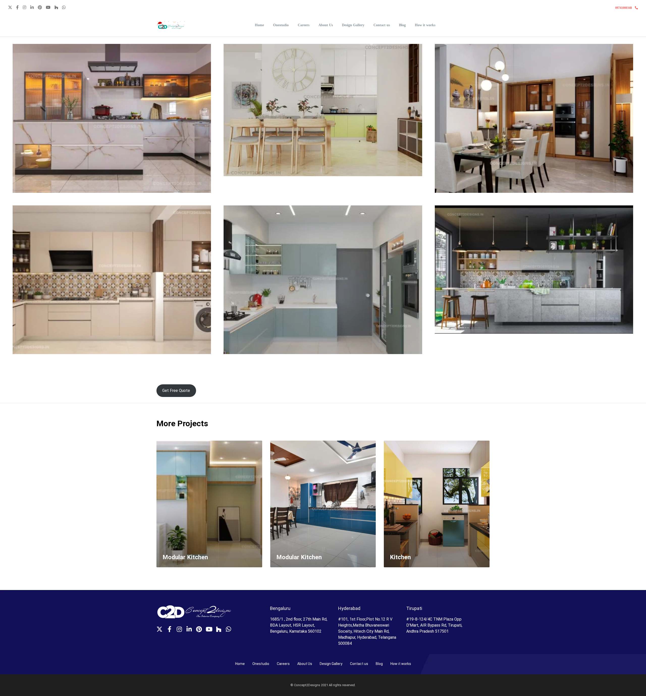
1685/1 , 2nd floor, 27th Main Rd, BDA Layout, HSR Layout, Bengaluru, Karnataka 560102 (298, 625)
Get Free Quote (176, 390)
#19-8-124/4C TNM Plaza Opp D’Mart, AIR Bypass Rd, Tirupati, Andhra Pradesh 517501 (434, 625)
